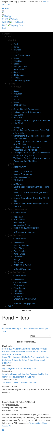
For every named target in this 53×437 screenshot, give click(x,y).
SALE (10, 306)
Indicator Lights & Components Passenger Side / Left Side (27, 148)
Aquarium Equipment (24, 299)
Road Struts (18, 117)
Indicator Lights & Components (27, 111)
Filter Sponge (19, 288)
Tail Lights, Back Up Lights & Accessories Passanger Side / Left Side (31, 159)
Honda (16, 46)
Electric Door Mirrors (22, 171)
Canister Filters (20, 282)
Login (4, 368)
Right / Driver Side (25, 328)
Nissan (16, 63)
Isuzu (15, 52)
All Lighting (18, 127)
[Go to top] (0, 434)
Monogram (18, 216)
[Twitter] (5, 8)
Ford (15, 44)
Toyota (16, 77)
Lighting (18, 123)
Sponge (16, 259)
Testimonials (36, 357)
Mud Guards (19, 219)
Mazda (16, 58)
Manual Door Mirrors (22, 174)
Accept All (6, 425)
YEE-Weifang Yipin (21, 80)
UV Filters (17, 296)
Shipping (12, 357)
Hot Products (8, 351)
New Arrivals (26, 351)
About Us (20, 357)
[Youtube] (8, 8)
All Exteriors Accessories (24, 232)
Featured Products (39, 348)
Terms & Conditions (30, 359)
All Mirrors (17, 184)
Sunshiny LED (19, 69)
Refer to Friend (39, 351)
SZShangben (19, 74)
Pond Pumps (19, 253)
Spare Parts (18, 256)
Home (4, 357)
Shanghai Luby (20, 66)
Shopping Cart (29, 368)
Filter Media (18, 285)
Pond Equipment (22, 265)
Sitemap (18, 354)
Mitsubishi (17, 60)
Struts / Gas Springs (22, 225)
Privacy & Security (13, 359)
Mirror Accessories (21, 177)
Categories (19, 104)
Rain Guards (19, 222)
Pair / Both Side (9, 328)
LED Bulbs (18, 114)
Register (11, 368)
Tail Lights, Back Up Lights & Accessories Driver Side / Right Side (31, 154)
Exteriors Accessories (26, 228)
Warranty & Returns (21, 348)
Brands (17, 351)
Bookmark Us (8, 354)
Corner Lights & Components (26, 109)
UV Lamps (18, 262)
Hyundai (17, 49)
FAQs (27, 357)
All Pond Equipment (22, 269)
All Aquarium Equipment (24, 303)
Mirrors (18, 179)
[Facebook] (3, 8)
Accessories (18, 242)
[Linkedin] (6, 8)
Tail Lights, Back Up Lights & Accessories (31, 120)
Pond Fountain (20, 251)
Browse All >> (30, 376)
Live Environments (21, 55)
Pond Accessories (21, 245)
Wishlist (19, 368)
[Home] (3, 11)
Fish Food (17, 290)
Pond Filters (18, 248)
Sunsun (16, 72)
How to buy (7, 348)
